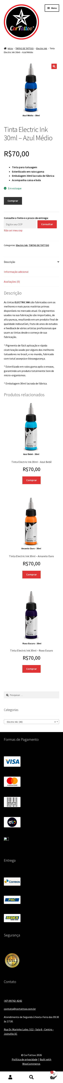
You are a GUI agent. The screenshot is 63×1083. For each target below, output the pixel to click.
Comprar (13, 200)
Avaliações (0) (12, 281)
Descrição (9, 262)
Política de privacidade (24, 1059)
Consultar (47, 224)
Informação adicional (16, 271)
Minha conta (10, 1077)
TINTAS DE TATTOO (24, 48)
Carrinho (48, 1074)
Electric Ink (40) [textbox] (30, 721)
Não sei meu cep (13, 230)
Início (10, 48)
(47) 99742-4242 (13, 1000)
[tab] (31, 262)
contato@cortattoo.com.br (20, 1008)
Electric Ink (41, 48)
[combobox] (31, 721)
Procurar (31, 1077)
